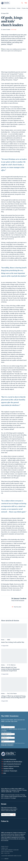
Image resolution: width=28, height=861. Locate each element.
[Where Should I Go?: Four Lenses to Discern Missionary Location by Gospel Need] (14, 656)
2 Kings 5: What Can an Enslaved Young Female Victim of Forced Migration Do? (13, 696)
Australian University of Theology (19, 790)
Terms (23, 743)
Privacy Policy (4, 846)
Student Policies (8, 768)
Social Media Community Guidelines (10, 850)
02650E (7, 791)
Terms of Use (4, 848)
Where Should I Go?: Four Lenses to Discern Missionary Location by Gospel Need (10, 669)
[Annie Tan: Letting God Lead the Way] (14, 630)
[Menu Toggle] (26, 3)
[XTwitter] (19, 826)
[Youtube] (25, 826)
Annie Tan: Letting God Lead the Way (12, 642)
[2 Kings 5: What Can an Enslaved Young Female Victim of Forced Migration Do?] (14, 684)
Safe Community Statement (12, 764)
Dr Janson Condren (5, 29)
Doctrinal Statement (9, 759)
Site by (2, 858)
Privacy (18, 743)
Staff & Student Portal (7, 851)
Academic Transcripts (10, 771)
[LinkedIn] (14, 826)
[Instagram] (8, 826)
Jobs (4, 773)
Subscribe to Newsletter (7, 745)
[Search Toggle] (22, 3)
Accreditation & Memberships (12, 761)
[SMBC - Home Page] (5, 3)
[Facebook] (3, 826)
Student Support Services (11, 766)
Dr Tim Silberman (11, 665)
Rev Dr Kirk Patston (12, 693)
